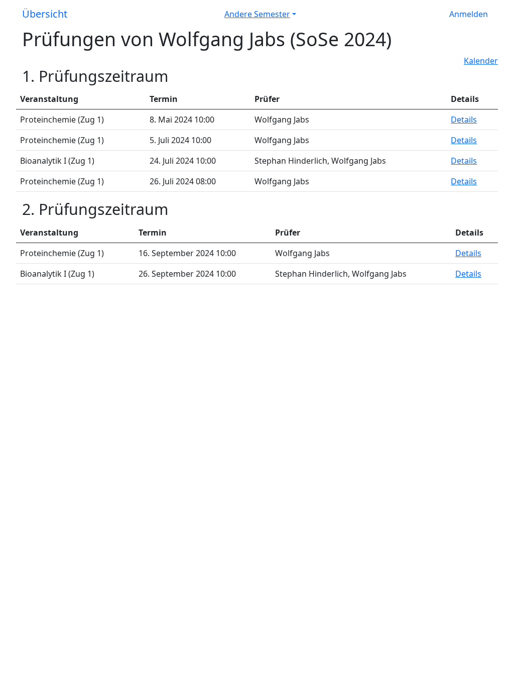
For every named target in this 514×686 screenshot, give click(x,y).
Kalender (481, 60)
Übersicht (44, 14)
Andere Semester (257, 14)
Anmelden (468, 14)
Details (464, 119)
